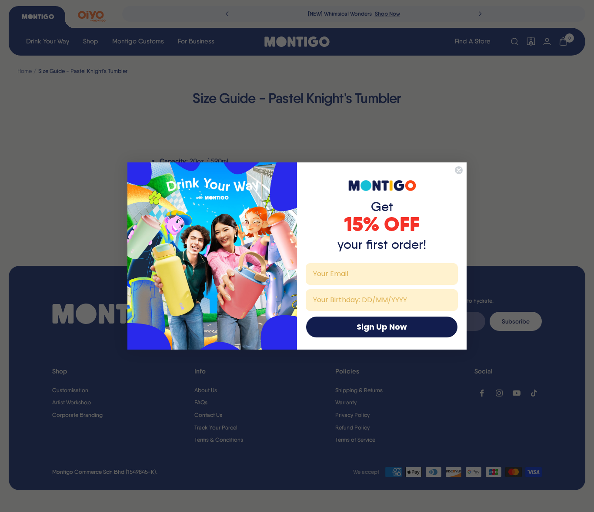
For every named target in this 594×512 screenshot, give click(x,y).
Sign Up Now (382, 326)
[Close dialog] (458, 170)
